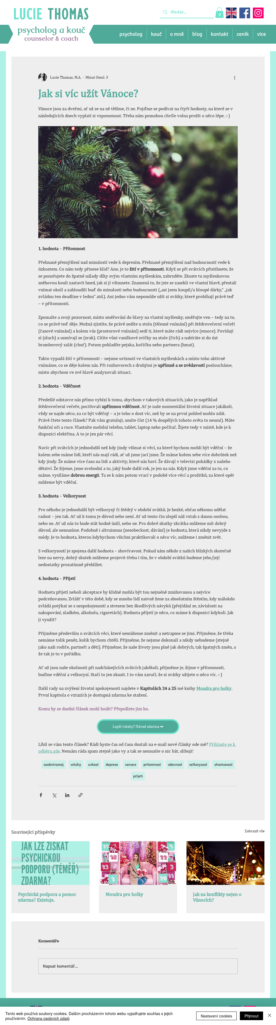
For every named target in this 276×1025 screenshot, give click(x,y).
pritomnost (152, 764)
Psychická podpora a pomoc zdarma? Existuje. (47, 897)
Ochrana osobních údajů (48, 1018)
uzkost (93, 764)
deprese (112, 764)
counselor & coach (51, 38)
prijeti (138, 776)
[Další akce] (234, 77)
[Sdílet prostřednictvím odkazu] (80, 795)
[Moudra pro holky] (138, 863)
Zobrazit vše (255, 831)
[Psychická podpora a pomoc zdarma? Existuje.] (50, 863)
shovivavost (223, 764)
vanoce (130, 764)
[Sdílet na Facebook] (40, 795)
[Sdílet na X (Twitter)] (54, 795)
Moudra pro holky (124, 894)
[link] (219, 12)
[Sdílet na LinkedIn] (67, 795)
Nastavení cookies (216, 1016)
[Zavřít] (269, 1016)
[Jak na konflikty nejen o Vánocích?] (225, 863)
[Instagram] (258, 13)
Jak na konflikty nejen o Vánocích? (217, 897)
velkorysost (198, 764)
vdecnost (175, 764)
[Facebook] (244, 13)
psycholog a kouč (51, 29)
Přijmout (251, 1016)
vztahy (76, 764)
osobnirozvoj (54, 764)
